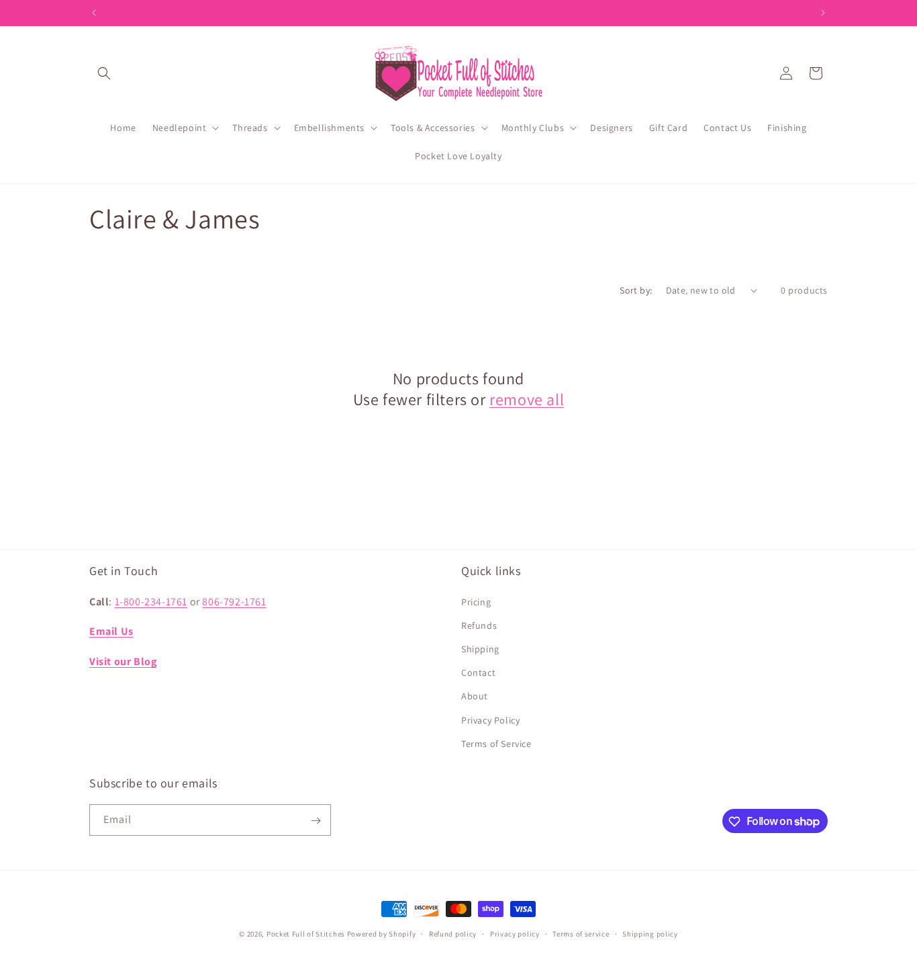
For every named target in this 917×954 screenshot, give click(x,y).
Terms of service (580, 933)
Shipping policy (650, 933)
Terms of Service (496, 743)
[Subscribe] (315, 820)
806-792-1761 (234, 601)
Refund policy (453, 933)
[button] (104, 73)
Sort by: (636, 290)
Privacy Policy (490, 719)
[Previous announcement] (94, 13)
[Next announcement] (823, 13)
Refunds (479, 625)
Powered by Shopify (381, 934)
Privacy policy (515, 933)
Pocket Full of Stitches (306, 934)
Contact (478, 672)
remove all (526, 399)
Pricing (476, 601)
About (474, 696)
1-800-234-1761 (151, 601)
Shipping (480, 648)
